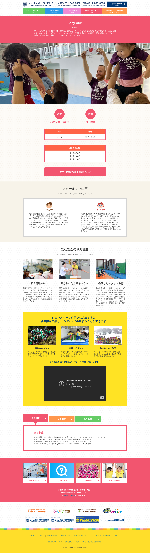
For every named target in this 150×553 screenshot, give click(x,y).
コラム (116, 535)
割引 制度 (88, 419)
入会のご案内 (72, 11)
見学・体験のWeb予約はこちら (74, 172)
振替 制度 (35, 418)
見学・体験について (91, 11)
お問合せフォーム (69, 495)
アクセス (57, 542)
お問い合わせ (117, 4)
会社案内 (50, 542)
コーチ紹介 (88, 480)
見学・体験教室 (114, 480)
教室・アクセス (35, 480)
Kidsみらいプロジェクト (114, 11)
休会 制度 (62, 419)
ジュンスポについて (34, 11)
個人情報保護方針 (96, 542)
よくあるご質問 (61, 480)
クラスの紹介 (54, 11)
